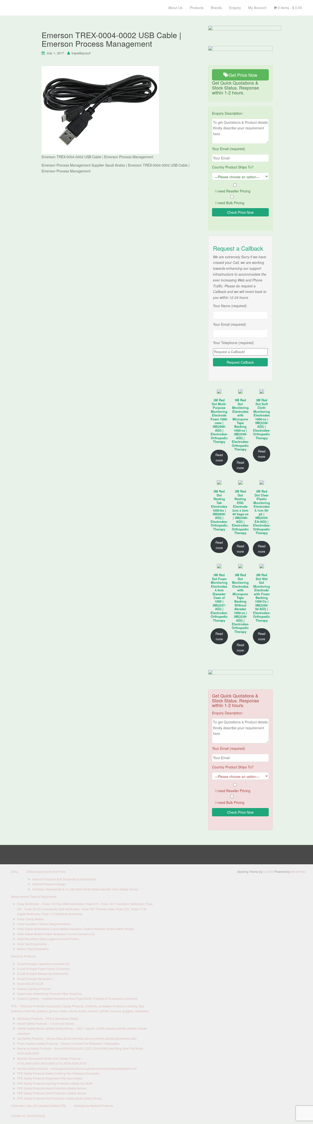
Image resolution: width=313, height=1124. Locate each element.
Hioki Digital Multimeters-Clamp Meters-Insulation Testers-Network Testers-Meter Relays (75, 929)
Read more (219, 457)
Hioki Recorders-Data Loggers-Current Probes (48, 939)
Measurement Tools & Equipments (33, 896)
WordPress (298, 871)
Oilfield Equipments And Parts (46, 871)
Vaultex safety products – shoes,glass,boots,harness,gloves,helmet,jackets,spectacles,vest (77, 1068)
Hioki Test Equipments (32, 944)
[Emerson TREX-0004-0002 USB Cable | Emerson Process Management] (100, 109)
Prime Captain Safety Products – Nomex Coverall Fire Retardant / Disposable (68, 1043)
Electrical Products (23, 956)
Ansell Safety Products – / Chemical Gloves (45, 1023)
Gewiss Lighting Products (34, 989)
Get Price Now (242, 75)
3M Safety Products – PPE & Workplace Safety (47, 1018)
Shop (14, 871)
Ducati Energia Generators (35, 979)
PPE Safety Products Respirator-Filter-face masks (49, 1078)
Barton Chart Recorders (33, 949)
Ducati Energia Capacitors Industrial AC (43, 964)
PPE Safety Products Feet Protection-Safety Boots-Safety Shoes (59, 1098)
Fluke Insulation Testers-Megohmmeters (43, 924)
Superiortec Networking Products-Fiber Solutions (49, 993)
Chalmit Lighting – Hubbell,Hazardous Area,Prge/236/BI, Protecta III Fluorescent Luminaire (77, 998)
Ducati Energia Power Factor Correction (43, 969)
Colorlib (268, 871)
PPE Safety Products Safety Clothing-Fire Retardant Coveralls (58, 1073)
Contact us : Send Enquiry (28, 1115)
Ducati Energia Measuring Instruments (42, 973)
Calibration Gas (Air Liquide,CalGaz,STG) (38, 1105)
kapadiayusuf (81, 53)
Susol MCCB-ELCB (30, 983)
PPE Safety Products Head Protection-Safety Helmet (51, 1088)
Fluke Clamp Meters (30, 919)
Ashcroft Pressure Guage (49, 884)
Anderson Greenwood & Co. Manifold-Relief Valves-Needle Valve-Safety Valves (85, 889)
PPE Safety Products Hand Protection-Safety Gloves (51, 1093)
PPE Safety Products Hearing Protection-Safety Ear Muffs (55, 1083)
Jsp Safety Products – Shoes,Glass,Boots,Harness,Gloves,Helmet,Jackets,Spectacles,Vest (76, 1038)
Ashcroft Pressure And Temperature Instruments (64, 879)
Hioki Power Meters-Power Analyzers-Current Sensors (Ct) (56, 934)
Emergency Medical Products (93, 1105)
